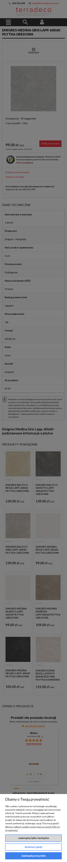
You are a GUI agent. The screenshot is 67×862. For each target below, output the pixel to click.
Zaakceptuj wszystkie (33, 855)
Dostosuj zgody (33, 847)
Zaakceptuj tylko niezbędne (33, 838)
